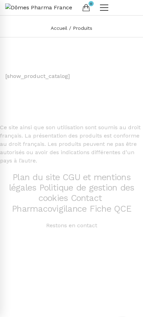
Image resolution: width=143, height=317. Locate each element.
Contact (88, 198)
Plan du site (36, 177)
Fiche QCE (110, 209)
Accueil (59, 28)
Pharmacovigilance (49, 209)
